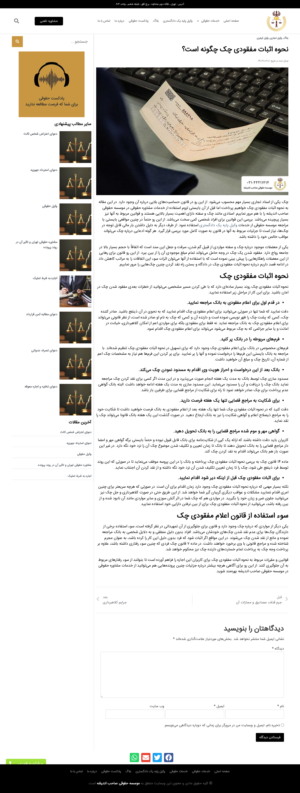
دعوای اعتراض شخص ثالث (40, 134)
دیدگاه (278, 649)
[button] (49, 21)
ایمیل (219, 706)
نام (280, 706)
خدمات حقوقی (210, 21)
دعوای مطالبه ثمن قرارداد (41, 314)
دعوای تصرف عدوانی (44, 350)
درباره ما (119, 21)
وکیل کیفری (263, 38)
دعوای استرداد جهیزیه (44, 170)
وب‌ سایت (157, 706)
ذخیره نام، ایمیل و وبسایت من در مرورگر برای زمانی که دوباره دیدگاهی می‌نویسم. (222, 725)
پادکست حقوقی (138, 21)
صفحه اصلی (231, 21)
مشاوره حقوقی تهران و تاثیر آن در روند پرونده (64, 465)
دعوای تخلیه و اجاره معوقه (41, 386)
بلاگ (156, 21)
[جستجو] (17, 41)
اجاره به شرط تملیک (45, 278)
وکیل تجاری (276, 38)
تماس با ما (104, 21)
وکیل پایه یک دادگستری (178, 21)
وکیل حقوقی (49, 206)
